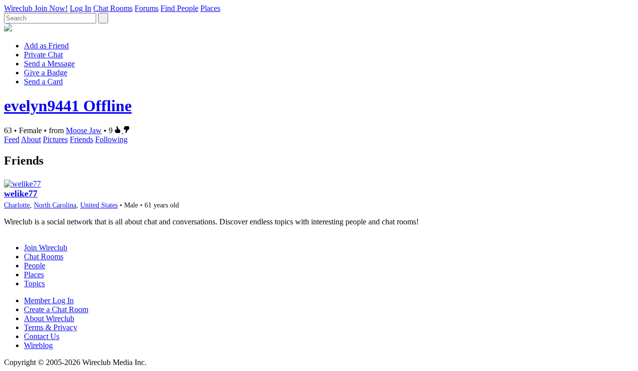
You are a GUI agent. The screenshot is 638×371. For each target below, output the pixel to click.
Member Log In (49, 300)
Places (210, 8)
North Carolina (55, 205)
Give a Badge (45, 72)
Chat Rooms (113, 8)
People (34, 265)
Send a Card (43, 81)
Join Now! (51, 8)
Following (111, 139)
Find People (179, 8)
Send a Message (49, 63)
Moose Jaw (84, 130)
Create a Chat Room (56, 309)
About (31, 139)
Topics (34, 283)
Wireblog (38, 345)
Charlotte (17, 205)
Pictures (55, 139)
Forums (147, 8)
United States (99, 205)
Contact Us (41, 336)
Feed (11, 139)
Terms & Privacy (50, 327)
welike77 (20, 193)
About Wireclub (49, 318)
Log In (80, 8)
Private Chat (43, 54)
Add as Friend (46, 45)
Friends (81, 139)
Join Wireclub (45, 247)
